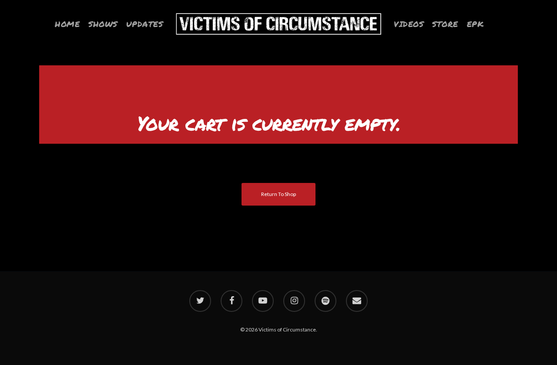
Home (67, 24)
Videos (408, 24)
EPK (475, 24)
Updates (144, 24)
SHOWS (102, 24)
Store (445, 24)
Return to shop (278, 194)
